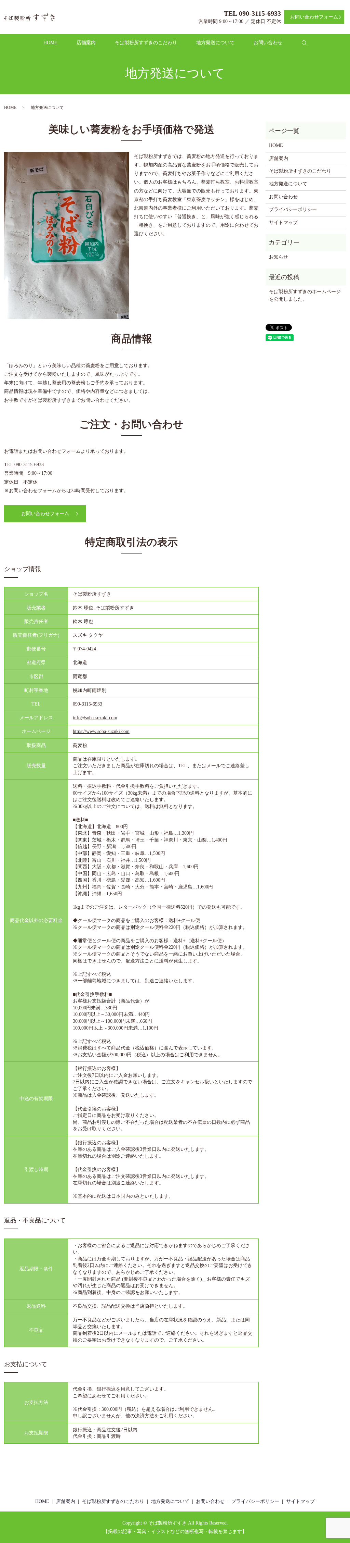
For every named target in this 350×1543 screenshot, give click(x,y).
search (308, 45)
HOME (50, 42)
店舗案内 (86, 42)
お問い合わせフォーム (314, 17)
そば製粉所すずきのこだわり (146, 42)
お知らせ (278, 257)
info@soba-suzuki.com (95, 717)
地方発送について (215, 42)
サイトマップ (283, 222)
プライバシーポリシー (293, 209)
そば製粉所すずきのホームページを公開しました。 (305, 295)
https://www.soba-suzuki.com (101, 731)
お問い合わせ (268, 42)
